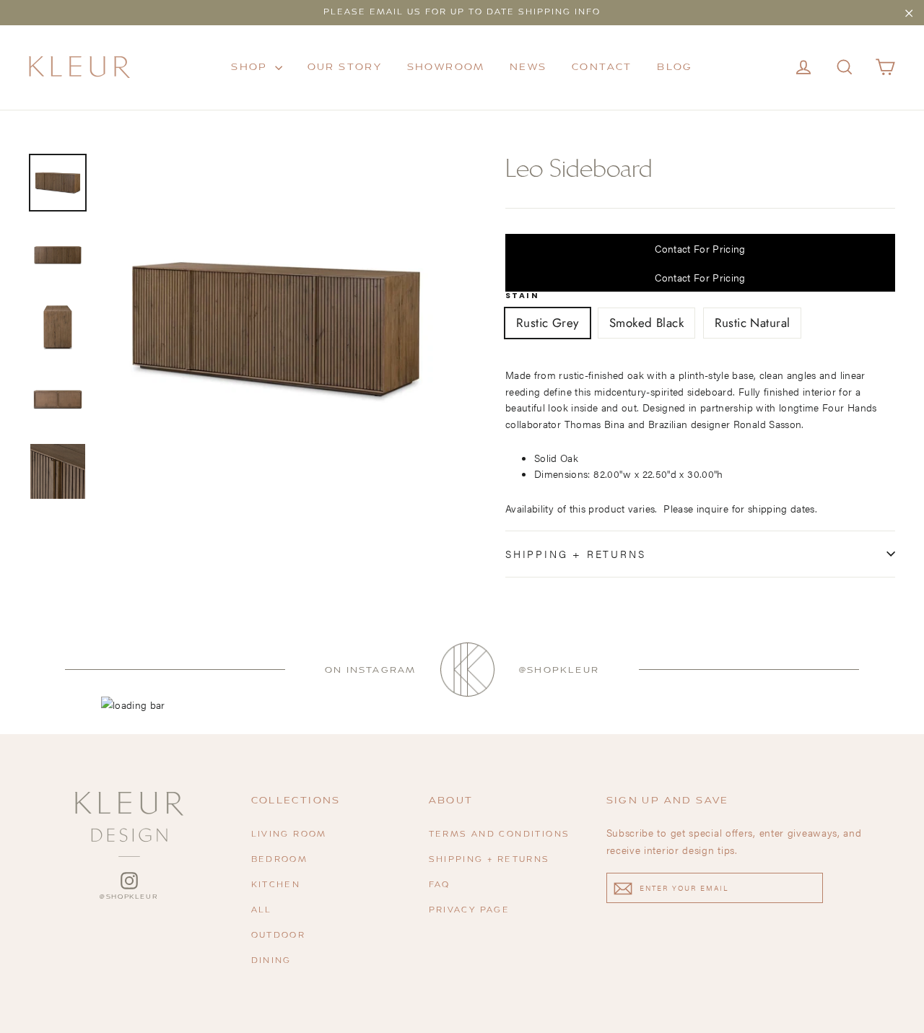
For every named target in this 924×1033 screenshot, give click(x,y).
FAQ (439, 885)
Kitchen (276, 885)
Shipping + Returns (575, 553)
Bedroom (279, 860)
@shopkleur (559, 670)
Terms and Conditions (499, 834)
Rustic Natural (752, 322)
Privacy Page (469, 910)
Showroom (446, 67)
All (261, 910)
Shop (251, 67)
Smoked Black (646, 322)
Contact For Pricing (700, 248)
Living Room (289, 834)
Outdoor (278, 935)
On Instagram (370, 670)
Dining (271, 961)
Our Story (345, 67)
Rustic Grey (547, 322)
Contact (602, 67)
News (528, 67)
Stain (522, 296)
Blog (675, 67)
